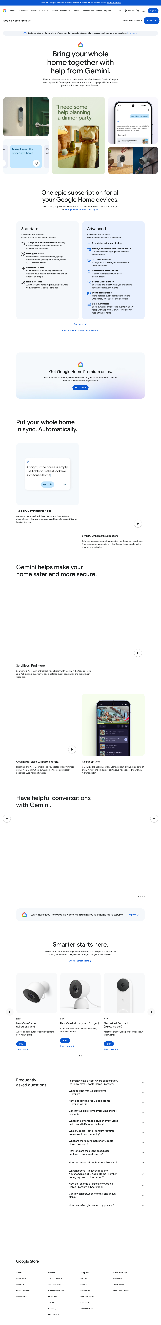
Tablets (77, 11)
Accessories (88, 11)
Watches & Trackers (39, 11)
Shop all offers (114, 3)
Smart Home (66, 11)
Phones (13, 11)
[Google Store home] (5, 11)
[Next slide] (154, 818)
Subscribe (151, 20)
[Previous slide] (7, 818)
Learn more (132, 33)
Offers (99, 11)
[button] (120, 10)
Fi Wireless (23, 11)
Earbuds (54, 11)
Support (107, 11)
